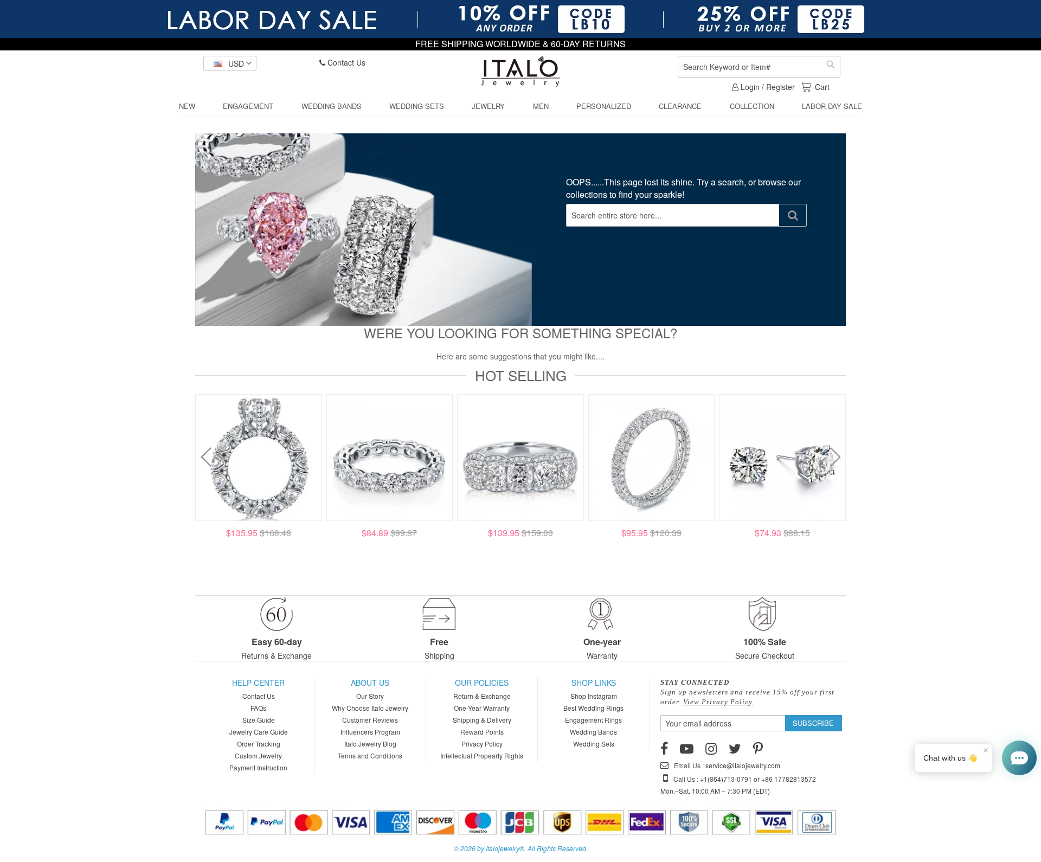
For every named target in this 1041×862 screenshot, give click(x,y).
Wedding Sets (593, 743)
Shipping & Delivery (482, 719)
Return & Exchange (482, 695)
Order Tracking (258, 743)
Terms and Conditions (370, 755)
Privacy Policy (482, 743)
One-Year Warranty (482, 707)
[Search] (792, 215)
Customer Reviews (370, 719)
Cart (822, 86)
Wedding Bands (593, 731)
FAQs (258, 707)
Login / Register (766, 86)
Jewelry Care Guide (258, 731)
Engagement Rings (593, 719)
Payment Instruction (258, 767)
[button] (230, 63)
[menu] (520, 106)
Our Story (370, 695)
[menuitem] (187, 106)
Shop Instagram (593, 695)
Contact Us (345, 62)
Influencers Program (370, 731)
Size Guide (258, 719)
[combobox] (759, 67)
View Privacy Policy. (718, 702)
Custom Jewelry (258, 755)
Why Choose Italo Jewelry (370, 707)
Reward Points (482, 731)
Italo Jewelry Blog (370, 743)
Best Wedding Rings (593, 707)
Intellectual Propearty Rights (481, 755)
